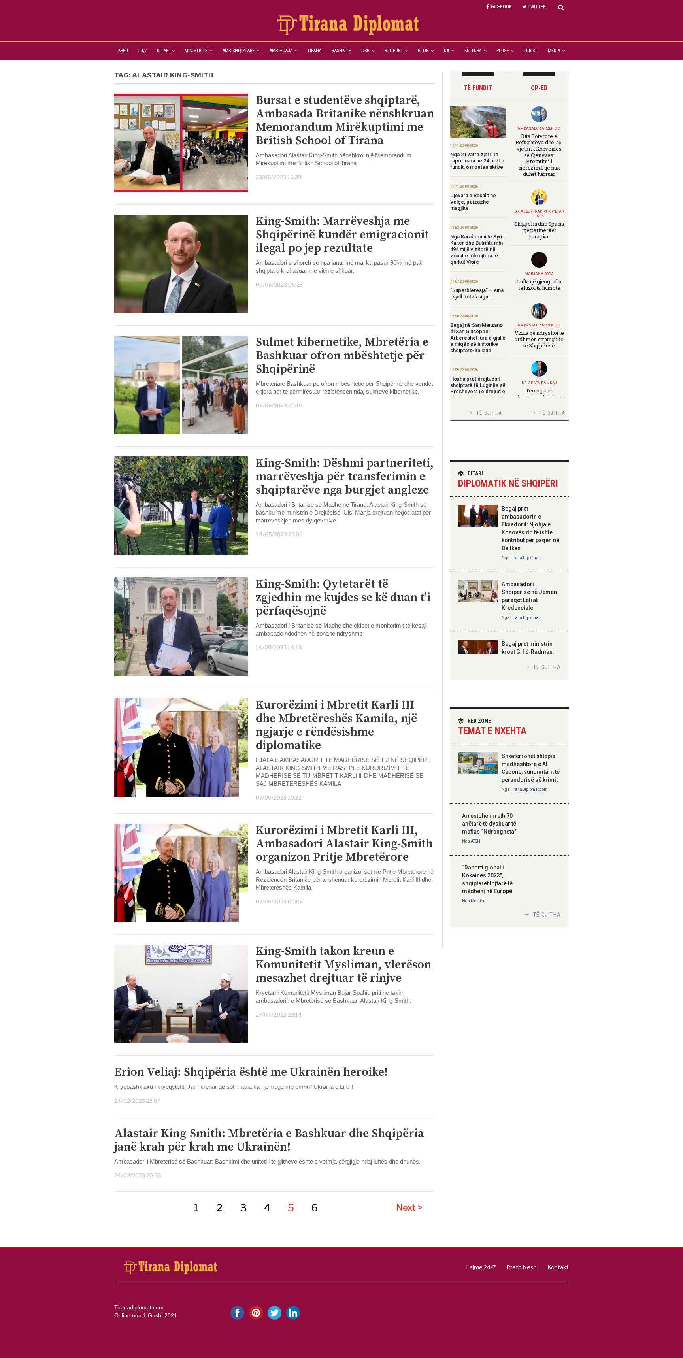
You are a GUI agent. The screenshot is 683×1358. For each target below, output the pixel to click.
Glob (423, 50)
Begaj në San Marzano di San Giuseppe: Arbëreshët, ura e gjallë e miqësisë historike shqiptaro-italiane (478, 337)
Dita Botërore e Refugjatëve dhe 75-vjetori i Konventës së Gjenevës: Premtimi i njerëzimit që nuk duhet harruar (539, 154)
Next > (409, 1207)
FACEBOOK (501, 6)
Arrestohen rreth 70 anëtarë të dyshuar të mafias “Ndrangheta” (489, 824)
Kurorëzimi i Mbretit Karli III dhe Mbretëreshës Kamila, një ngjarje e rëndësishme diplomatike (336, 725)
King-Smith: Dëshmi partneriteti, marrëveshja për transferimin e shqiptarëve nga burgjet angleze (345, 476)
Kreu (123, 50)
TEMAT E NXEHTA (492, 727)
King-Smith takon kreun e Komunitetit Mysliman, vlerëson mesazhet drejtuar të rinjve (343, 965)
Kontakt (558, 1267)
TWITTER (536, 6)
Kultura (472, 50)
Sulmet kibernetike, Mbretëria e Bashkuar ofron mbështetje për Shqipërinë (342, 356)
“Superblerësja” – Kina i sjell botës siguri (477, 293)
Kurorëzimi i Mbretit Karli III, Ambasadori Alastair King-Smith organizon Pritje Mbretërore (344, 844)
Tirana (314, 50)
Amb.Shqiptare (239, 50)
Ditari (163, 50)
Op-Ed (539, 88)
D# (446, 50)
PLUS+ (502, 50)
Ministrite (196, 50)
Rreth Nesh (521, 1267)
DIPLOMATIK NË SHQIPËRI (508, 479)
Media (554, 50)
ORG (365, 50)
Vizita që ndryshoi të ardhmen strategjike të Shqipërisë (539, 339)
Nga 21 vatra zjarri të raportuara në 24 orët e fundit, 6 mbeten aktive (477, 160)
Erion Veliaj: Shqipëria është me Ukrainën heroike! (251, 1072)
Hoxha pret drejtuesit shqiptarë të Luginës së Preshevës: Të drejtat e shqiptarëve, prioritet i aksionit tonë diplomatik (478, 394)
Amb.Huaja (281, 50)
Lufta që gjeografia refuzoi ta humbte (539, 284)
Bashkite (341, 50)
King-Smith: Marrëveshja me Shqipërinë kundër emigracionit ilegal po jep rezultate (342, 235)
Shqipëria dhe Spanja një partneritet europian (539, 230)
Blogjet (394, 50)
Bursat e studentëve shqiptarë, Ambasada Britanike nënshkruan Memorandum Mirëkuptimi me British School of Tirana (345, 120)
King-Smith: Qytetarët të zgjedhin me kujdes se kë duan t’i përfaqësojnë (343, 597)
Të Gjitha (489, 413)
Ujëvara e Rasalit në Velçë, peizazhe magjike (473, 201)
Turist (530, 50)
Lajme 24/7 (481, 1267)
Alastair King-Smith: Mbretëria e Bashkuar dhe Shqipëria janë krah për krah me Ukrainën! (269, 1140)
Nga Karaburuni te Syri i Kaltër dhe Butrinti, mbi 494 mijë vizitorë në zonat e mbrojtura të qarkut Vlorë (477, 249)
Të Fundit (478, 88)
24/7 (142, 50)
